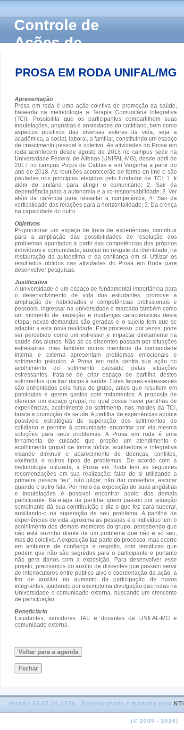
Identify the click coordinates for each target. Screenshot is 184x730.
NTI (179, 703)
